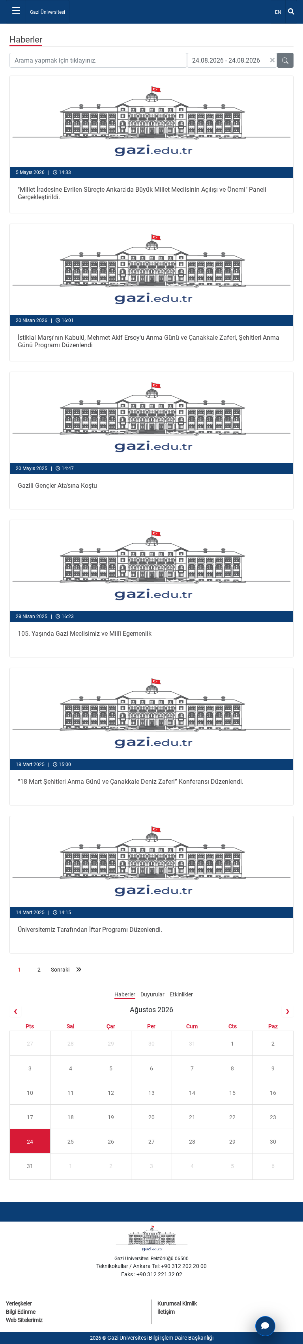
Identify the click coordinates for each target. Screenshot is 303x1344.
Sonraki (59, 969)
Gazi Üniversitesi (47, 12)
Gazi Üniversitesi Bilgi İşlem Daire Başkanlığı (160, 1338)
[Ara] (291, 11)
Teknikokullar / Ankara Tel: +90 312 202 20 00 (151, 1266)
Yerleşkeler (19, 1303)
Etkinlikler (181, 994)
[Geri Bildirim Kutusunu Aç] (265, 1326)
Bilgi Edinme (21, 1312)
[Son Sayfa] (78, 969)
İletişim (166, 1312)
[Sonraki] (288, 1011)
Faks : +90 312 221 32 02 (151, 1274)
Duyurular (153, 994)
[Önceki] (15, 1011)
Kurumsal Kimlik (177, 1303)
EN (280, 12)
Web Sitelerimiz (24, 1320)
